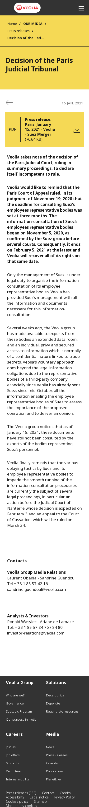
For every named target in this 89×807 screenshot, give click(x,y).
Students (12, 763)
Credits (65, 793)
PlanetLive (53, 779)
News (50, 747)
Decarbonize (55, 695)
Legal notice (39, 797)
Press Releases (56, 755)
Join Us (10, 747)
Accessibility (15, 797)
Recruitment (14, 771)
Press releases (18, 30)
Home (12, 23)
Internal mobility (17, 779)
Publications (54, 771)
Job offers (12, 755)
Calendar (52, 763)
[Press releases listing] (9, 102)
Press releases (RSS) (21, 793)
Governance (15, 703)
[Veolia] (27, 7)
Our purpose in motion (22, 719)
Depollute (53, 703)
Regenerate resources (62, 711)
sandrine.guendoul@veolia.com (36, 589)
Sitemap (40, 801)
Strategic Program (19, 711)
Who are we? (15, 695)
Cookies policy (17, 801)
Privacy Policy (64, 797)
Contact (48, 793)
